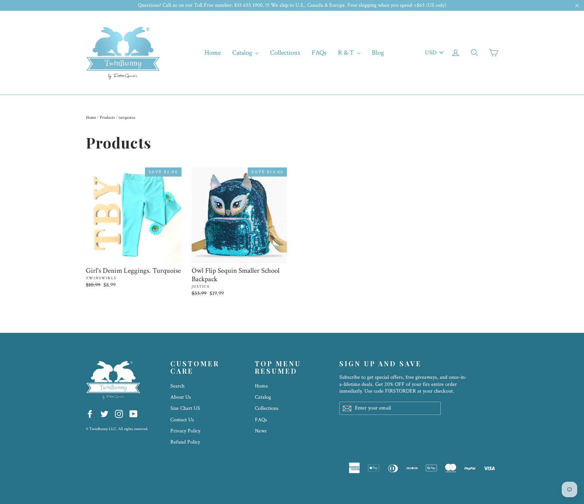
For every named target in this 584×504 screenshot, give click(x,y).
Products (107, 118)
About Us (180, 397)
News (261, 430)
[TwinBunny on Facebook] (90, 413)
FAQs (319, 52)
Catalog (242, 52)
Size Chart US (185, 408)
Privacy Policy (185, 430)
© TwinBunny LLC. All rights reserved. (117, 428)
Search (177, 386)
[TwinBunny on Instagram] (119, 413)
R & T (346, 52)
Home (212, 52)
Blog (378, 52)
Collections (285, 52)
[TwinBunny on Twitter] (104, 413)
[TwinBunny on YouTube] (133, 413)
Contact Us (182, 419)
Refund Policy (185, 442)
